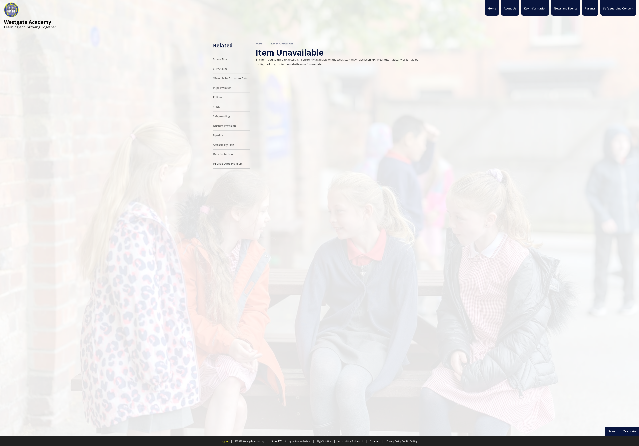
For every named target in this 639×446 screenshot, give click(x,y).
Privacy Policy (393, 441)
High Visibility (324, 441)
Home (259, 43)
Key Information (282, 43)
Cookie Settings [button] (410, 441)
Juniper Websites (300, 441)
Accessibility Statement (350, 441)
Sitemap (374, 441)
